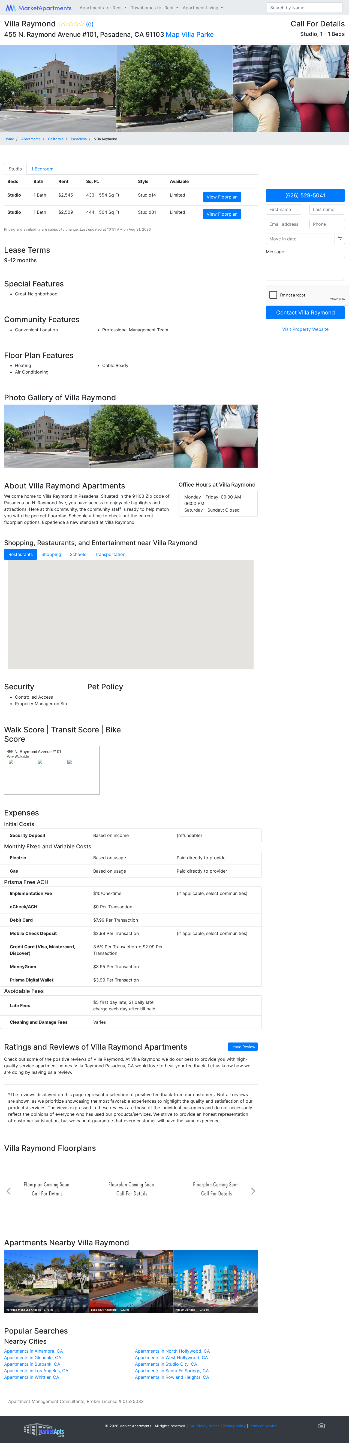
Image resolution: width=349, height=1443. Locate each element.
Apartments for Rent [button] (101, 7)
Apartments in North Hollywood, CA (172, 1351)
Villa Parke (197, 34)
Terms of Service (263, 1426)
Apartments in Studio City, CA (166, 1364)
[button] (130, 608)
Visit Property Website (305, 329)
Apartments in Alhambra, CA (33, 1351)
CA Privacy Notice (204, 1426)
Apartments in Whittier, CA (31, 1377)
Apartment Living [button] (201, 7)
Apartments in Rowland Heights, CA (172, 1377)
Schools (78, 554)
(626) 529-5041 (305, 195)
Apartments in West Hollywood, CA (171, 1357)
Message (275, 251)
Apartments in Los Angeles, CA (36, 1370)
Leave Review (242, 1046)
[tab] (15, 169)
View (222, 197)
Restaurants (20, 554)
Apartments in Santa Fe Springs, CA (172, 1370)
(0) (90, 24)
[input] (300, 239)
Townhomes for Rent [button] (153, 7)
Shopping (51, 554)
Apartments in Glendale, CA (32, 1357)
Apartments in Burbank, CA (32, 1364)
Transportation (110, 554)
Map (173, 34)
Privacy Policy (234, 1426)
